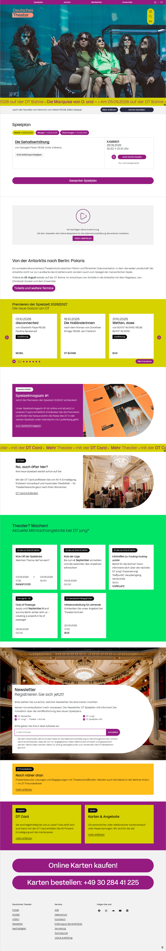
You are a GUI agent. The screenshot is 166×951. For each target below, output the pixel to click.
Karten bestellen (137, 109)
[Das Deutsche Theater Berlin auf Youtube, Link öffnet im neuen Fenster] (120, 910)
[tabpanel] (83, 153)
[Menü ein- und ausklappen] (150, 11)
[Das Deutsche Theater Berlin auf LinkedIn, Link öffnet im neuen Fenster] (127, 910)
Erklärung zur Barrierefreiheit (68, 923)
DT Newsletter (24, 716)
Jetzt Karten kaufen (132, 156)
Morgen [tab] (47, 132)
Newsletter (17, 923)
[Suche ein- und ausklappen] (150, 16)
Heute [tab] (23, 132)
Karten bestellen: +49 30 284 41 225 (83, 882)
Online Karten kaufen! (83, 865)
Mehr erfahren (109, 109)
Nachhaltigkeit (19, 928)
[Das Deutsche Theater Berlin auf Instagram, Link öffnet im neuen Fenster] (106, 910)
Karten (67, 2)
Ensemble (127, 2)
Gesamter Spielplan (83, 181)
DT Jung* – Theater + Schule (31, 719)
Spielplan (38, 2)
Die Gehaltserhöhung (32, 142)
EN (150, 21)
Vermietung (60, 928)
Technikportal (61, 933)
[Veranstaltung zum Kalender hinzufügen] (114, 157)
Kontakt (16, 914)
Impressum (60, 919)
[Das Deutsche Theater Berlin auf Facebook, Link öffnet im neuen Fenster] (99, 910)
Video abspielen (83, 238)
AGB (57, 909)
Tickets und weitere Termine (33, 288)
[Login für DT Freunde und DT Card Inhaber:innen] (161, 2)
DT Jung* (90, 716)
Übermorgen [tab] (74, 132)
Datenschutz (61, 914)
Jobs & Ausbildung (63, 937)
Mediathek (96, 2)
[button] (7, 337)
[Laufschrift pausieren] (165, 105)
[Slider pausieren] (14, 361)
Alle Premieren (145, 361)
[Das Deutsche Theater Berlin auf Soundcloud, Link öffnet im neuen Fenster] (113, 910)
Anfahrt (15, 919)
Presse (15, 909)
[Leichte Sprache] (155, 2)
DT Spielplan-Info (94, 719)
